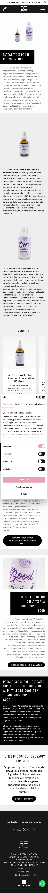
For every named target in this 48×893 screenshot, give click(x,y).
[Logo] (24, 8)
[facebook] (28, 830)
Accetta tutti (24, 480)
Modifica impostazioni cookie (24, 875)
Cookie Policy (24, 872)
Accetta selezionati (24, 487)
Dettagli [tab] (18, 404)
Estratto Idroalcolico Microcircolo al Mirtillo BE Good (22, 540)
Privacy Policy (24, 868)
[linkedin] (24, 830)
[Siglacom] (24, 883)
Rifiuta (24, 494)
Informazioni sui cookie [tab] (36, 404)
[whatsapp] (33, 830)
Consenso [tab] (7, 404)
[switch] (41, 454)
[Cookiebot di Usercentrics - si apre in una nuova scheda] (34, 397)
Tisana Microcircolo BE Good (26, 664)
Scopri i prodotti (24, 798)
